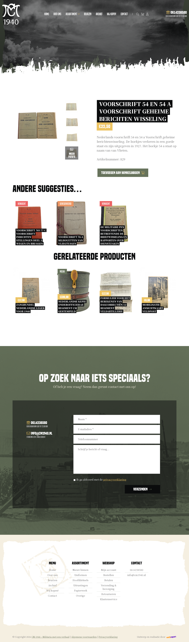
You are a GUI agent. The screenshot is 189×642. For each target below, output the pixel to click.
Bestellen (108, 575)
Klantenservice (108, 599)
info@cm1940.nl (136, 575)
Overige (80, 595)
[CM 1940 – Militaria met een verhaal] (11, 14)
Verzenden (140, 489)
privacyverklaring (114, 479)
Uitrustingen (80, 585)
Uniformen (80, 575)
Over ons (57, 14)
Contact (124, 14)
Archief (99, 14)
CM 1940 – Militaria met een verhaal (50, 636)
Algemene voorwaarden (84, 636)
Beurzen (87, 14)
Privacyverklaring (108, 636)
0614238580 (136, 570)
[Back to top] (183, 636)
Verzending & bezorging (108, 587)
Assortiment (71, 14)
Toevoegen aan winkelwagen (120, 173)
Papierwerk (80, 590)
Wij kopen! (111, 14)
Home (46, 14)
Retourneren (108, 594)
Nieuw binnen (80, 570)
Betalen (108, 580)
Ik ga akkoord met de (101, 479)
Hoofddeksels (80, 580)
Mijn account (108, 570)
